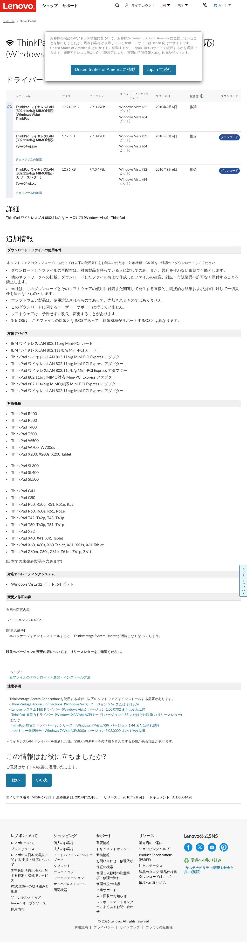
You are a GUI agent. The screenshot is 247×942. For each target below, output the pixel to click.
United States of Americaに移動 (105, 70)
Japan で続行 (159, 70)
